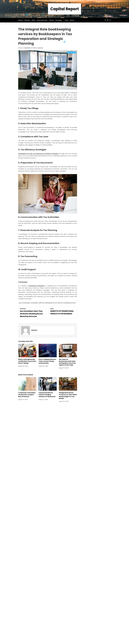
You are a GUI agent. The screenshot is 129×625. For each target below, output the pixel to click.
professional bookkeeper (36, 286)
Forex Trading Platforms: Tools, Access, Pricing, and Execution (47, 361)
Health (33, 20)
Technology (58, 20)
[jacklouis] (25, 330)
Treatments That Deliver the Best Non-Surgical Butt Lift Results (27, 394)
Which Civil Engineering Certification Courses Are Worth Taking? (27, 361)
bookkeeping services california (54, 303)
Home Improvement (42, 20)
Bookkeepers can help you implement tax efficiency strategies (38, 153)
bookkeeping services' (69, 303)
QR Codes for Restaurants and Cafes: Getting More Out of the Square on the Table (67, 362)
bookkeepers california (37, 303)
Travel (66, 20)
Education (27, 20)
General (72, 20)
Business (20, 20)
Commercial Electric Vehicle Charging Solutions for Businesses (47, 394)
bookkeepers (26, 303)
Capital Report (64, 9)
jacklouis (40, 48)
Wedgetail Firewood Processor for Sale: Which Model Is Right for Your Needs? (68, 395)
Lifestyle (51, 20)
